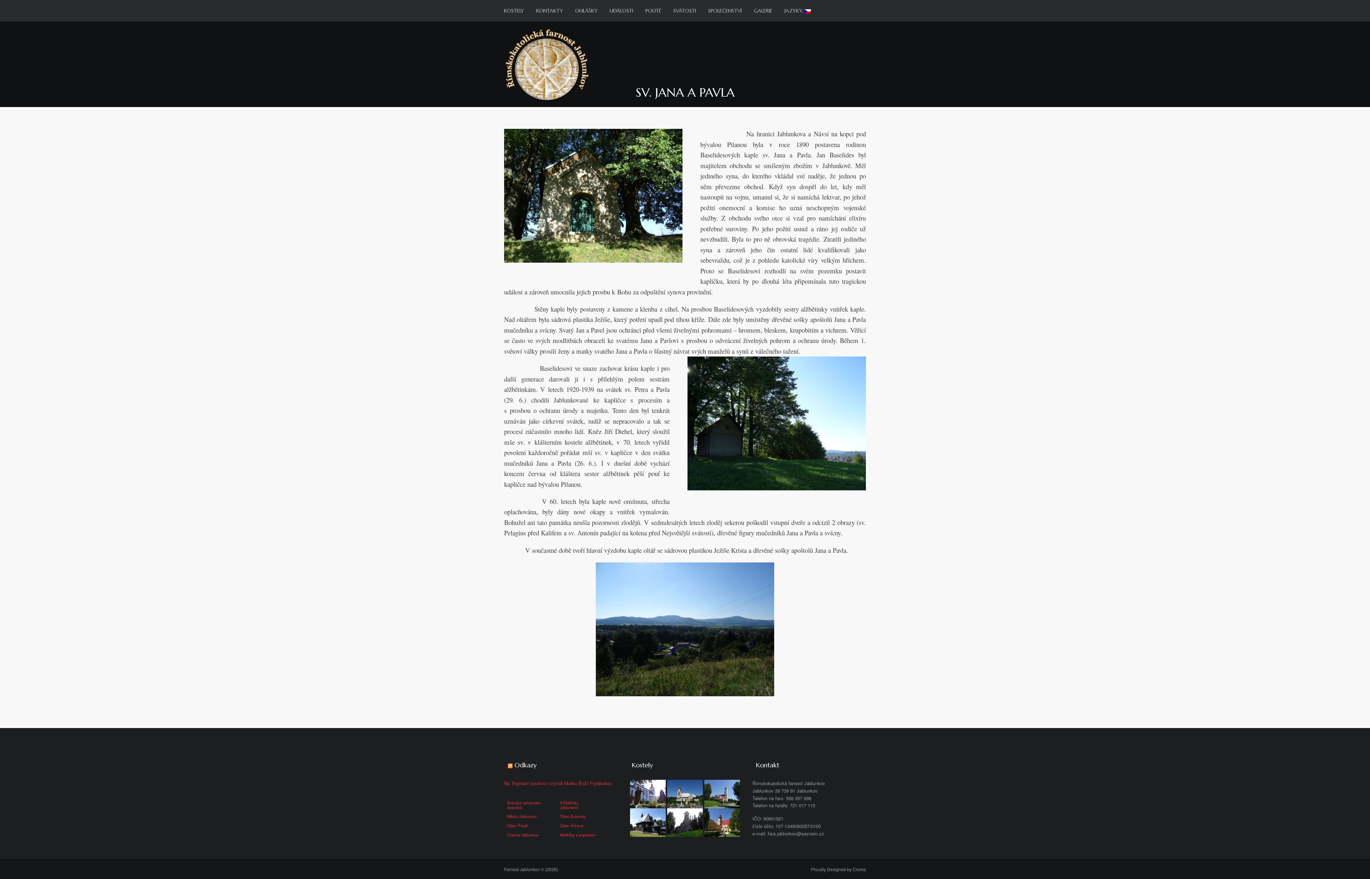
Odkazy (525, 765)
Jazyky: (795, 10)
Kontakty (549, 10)
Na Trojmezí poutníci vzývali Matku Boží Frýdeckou (558, 783)
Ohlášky (586, 10)
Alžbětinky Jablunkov (569, 805)
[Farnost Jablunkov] (547, 64)
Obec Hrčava (571, 825)
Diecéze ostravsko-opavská (524, 805)
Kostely (514, 10)
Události (621, 10)
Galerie (763, 10)
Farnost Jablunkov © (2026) (531, 869)
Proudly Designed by (838, 869)
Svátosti (684, 10)
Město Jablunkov (522, 816)
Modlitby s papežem (577, 835)
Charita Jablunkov (523, 835)
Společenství (725, 10)
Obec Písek (517, 825)
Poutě (653, 10)
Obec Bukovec (573, 816)
